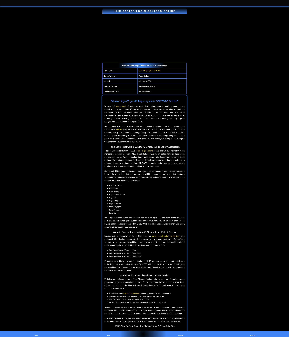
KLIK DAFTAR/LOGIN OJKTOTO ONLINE (144, 11)
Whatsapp (180, 335)
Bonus (36, 335)
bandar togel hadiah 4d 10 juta (166, 236)
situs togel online (145, 151)
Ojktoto (119, 129)
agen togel (121, 106)
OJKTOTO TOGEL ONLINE (150, 71)
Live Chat (252, 335)
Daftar (108, 335)
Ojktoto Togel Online (131, 293)
